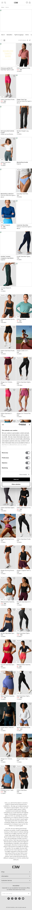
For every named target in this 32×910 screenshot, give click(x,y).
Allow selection (16, 484)
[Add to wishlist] (30, 44)
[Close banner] (29, 424)
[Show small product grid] (4, 40)
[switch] (27, 458)
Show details (23, 474)
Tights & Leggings (18, 34)
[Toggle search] (5, 2)
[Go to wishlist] (27, 2)
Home (2, 7)
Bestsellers (9, 34)
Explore (24, 215)
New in (3, 34)
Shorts (27, 34)
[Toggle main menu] (2, 2)
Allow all (16, 479)
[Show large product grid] (1, 40)
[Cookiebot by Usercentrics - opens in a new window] (19, 425)
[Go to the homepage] (16, 2)
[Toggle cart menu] (29, 2)
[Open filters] (27, 40)
